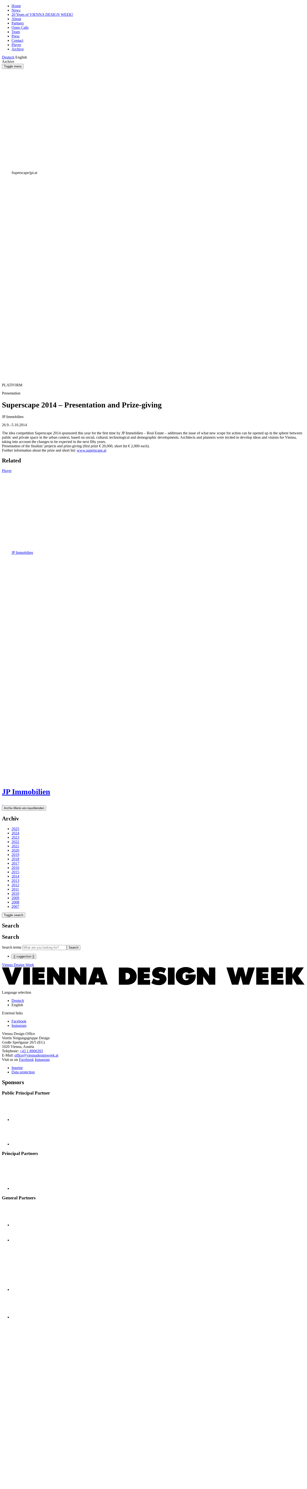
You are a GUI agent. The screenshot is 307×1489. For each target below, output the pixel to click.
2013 (15, 881)
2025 (15, 829)
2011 (15, 889)
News (16, 10)
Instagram (42, 1060)
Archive (18, 49)
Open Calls (20, 27)
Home (16, 6)
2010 (15, 893)
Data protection (23, 1072)
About (16, 19)
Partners (18, 23)
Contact (17, 40)
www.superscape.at (91, 450)
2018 (15, 859)
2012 (15, 885)
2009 (15, 898)
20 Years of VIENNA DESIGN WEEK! (42, 14)
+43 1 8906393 (31, 1051)
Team (16, 32)
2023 (15, 837)
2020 (15, 850)
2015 (15, 872)
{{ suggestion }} (23, 956)
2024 (15, 833)
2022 (15, 842)
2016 (15, 868)
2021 (15, 846)
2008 (15, 902)
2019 (15, 855)
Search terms (11, 947)
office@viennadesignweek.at (36, 1055)
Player (16, 45)
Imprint (17, 1068)
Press (15, 36)
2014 (15, 876)
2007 (15, 906)
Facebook (26, 1060)
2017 (15, 863)
